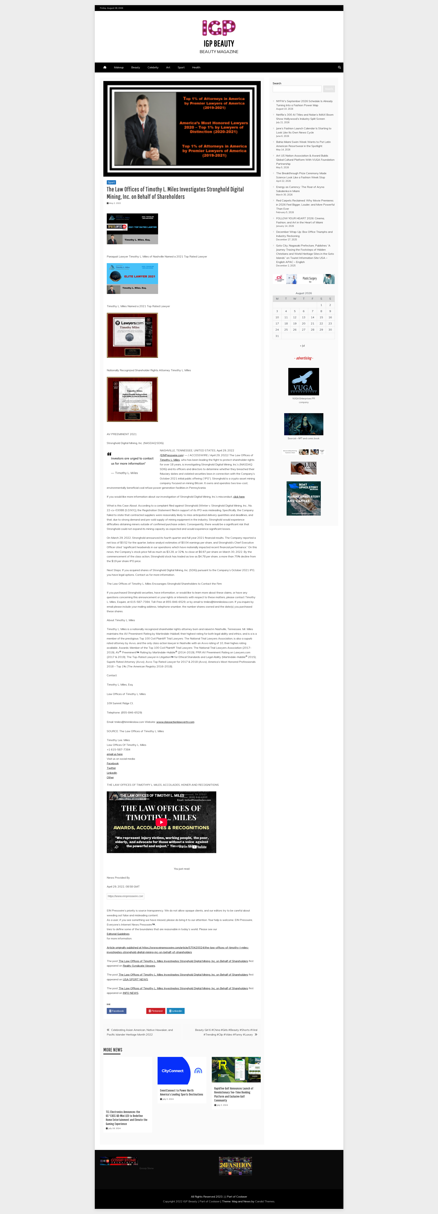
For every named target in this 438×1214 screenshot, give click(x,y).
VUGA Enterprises (301, 398)
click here (239, 496)
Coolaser (214, 1201)
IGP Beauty (219, 43)
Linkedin (176, 1011)
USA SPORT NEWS (135, 979)
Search (277, 83)
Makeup (119, 67)
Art (168, 67)
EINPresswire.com (172, 455)
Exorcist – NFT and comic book (303, 438)
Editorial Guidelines (118, 933)
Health (196, 67)
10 (277, 317)
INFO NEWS (130, 993)
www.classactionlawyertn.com (175, 722)
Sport (181, 67)
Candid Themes (264, 1201)
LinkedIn (112, 772)
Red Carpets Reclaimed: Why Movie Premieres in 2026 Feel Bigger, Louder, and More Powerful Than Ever (305, 204)
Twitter (111, 768)
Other (110, 777)
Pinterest (157, 1011)
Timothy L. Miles (170, 459)
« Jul (302, 345)
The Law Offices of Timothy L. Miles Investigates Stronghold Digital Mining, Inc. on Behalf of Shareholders (183, 961)
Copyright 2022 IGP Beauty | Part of (186, 1201)
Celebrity (153, 67)
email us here (115, 754)
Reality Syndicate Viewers (139, 965)
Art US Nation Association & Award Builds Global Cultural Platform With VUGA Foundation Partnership (305, 159)
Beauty (135, 67)
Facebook (113, 763)
